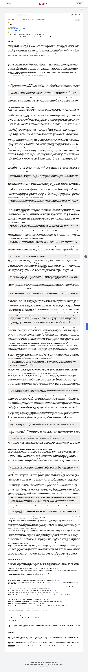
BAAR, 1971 (23, 212)
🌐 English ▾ (79, 3)
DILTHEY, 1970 (70, 201)
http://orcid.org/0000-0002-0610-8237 (17, 31)
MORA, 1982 (10, 154)
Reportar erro (86, 326)
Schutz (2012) (37, 458)
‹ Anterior (15, 14)
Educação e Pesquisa (17, 9)
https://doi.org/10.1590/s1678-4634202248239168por (34, 19)
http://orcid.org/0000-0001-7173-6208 (17, 28)
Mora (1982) (66, 614)
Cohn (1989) (19, 356)
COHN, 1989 (28, 288)
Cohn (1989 (28, 414)
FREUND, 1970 (51, 185)
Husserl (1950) (26, 116)
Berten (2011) (21, 620)
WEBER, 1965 (18, 323)
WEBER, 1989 (72, 242)
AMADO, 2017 (30, 84)
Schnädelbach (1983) (37, 617)
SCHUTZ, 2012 (66, 468)
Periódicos (9, 9)
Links (58, 580)
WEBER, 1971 (59, 226)
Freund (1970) (47, 332)
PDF (79, 14)
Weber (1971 (26, 171)
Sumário (25, 9)
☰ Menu (8, 3)
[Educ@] (43, 4)
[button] (81, 8)
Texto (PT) (74, 14)
